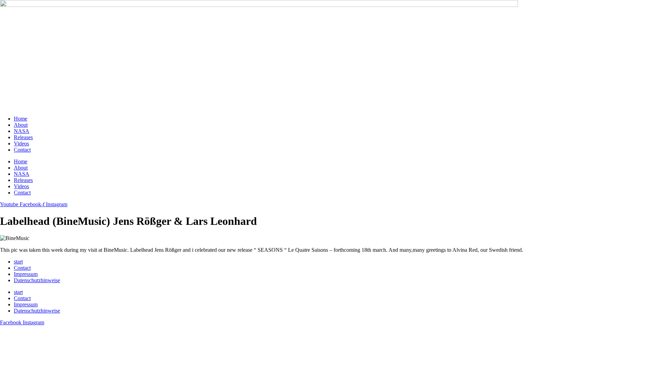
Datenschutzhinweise (37, 280)
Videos (21, 143)
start (18, 262)
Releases (23, 137)
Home (20, 119)
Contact (22, 150)
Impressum (26, 274)
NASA (21, 131)
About (21, 125)
